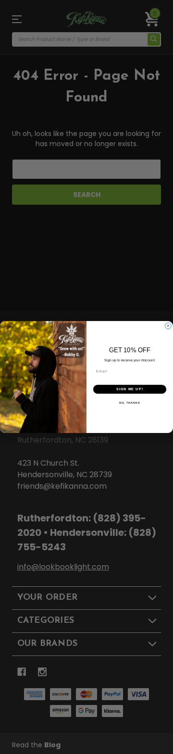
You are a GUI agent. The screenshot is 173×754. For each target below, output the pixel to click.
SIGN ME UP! (129, 389)
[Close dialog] (168, 326)
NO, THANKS (129, 402)
